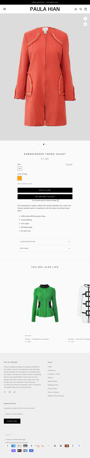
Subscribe (12, 421)
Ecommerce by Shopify (20, 443)
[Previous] (39, 144)
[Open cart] (86, 9)
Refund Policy (52, 381)
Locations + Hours (54, 374)
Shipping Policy (53, 385)
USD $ (7, 435)
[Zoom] (85, 19)
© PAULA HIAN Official (15, 439)
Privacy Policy (52, 389)
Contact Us (51, 370)
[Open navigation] (4, 9)
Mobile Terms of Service (56, 396)
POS (7, 443)
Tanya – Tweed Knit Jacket (37, 339)
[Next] (50, 144)
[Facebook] (4, 392)
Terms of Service (53, 392)
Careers (50, 378)
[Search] (81, 9)
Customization (27, 241)
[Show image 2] (46, 144)
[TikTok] (14, 392)
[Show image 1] (43, 144)
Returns (24, 248)
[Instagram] (9, 392)
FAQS (50, 367)
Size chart (69, 164)
